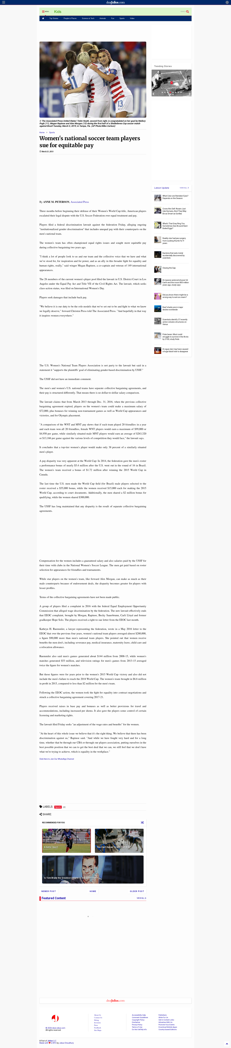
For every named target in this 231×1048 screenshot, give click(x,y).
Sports (122, 18)
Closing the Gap (169, 268)
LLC (51, 1041)
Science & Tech (88, 18)
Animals (103, 18)
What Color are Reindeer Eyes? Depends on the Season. (175, 197)
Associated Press (80, 202)
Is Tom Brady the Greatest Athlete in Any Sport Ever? (71, 878)
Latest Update (161, 188)
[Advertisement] (93, 31)
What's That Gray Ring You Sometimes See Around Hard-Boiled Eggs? (175, 225)
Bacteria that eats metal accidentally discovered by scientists (174, 255)
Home (42, 132)
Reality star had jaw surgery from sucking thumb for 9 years (174, 240)
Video (132, 18)
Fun (112, 18)
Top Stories (53, 18)
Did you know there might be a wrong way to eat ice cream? (175, 296)
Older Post (137, 891)
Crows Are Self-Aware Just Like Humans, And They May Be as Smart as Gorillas (174, 211)
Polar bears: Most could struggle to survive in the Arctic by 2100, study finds (175, 336)
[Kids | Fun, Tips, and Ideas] (57, 12)
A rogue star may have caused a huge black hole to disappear (175, 350)
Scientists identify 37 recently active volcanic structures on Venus (175, 321)
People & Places (70, 18)
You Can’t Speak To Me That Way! (113, 847)
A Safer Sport (51, 847)
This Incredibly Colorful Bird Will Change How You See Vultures (171, 85)
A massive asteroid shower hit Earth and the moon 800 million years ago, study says (176, 282)
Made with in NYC (47, 1043)
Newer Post (48, 891)
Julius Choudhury (66, 1043)
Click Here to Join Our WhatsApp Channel (56, 759)
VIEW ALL (184, 188)
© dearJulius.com (55, 1028)
